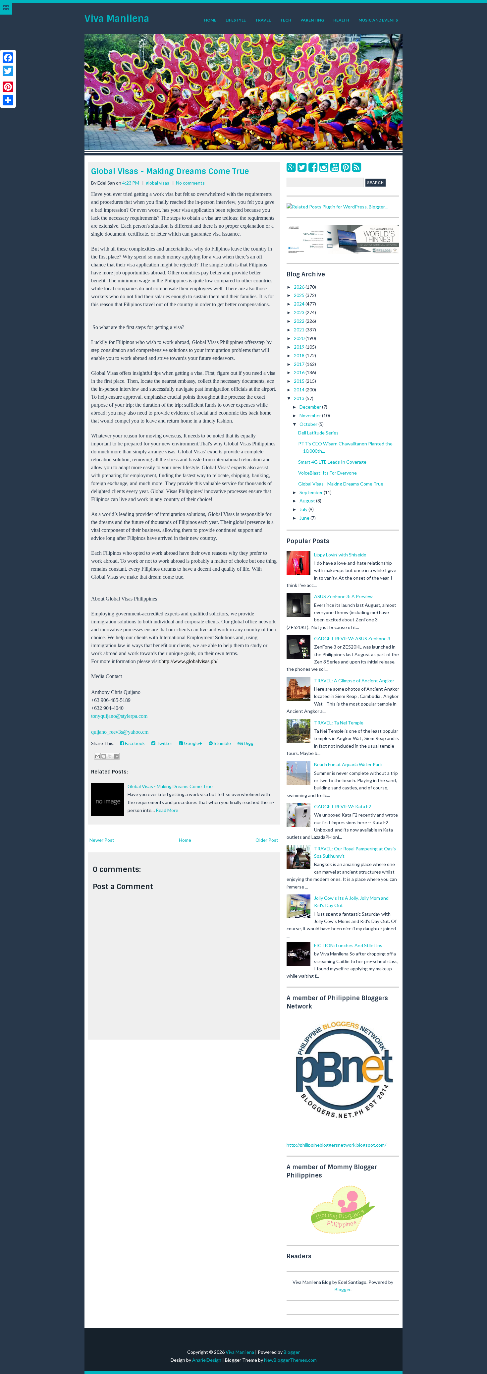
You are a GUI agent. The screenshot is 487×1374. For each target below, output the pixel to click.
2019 (299, 347)
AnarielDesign (206, 1360)
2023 (299, 312)
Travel (263, 20)
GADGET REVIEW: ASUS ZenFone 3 (352, 638)
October (308, 424)
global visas (157, 183)
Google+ (192, 743)
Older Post (266, 840)
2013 (299, 398)
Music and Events (378, 20)
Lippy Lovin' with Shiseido (340, 554)
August (307, 500)
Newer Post (101, 840)
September (311, 492)
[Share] (8, 100)
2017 (299, 364)
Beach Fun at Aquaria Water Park (348, 764)
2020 (299, 338)
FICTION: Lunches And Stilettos (348, 945)
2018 (299, 355)
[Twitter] (302, 166)
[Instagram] (323, 166)
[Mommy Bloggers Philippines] (343, 1234)
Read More (167, 810)
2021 (299, 329)
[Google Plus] (291, 166)
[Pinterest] (345, 166)
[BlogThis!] (103, 756)
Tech (285, 20)
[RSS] (356, 166)
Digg (248, 743)
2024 (299, 304)
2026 (299, 287)
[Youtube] (334, 166)
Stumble (222, 743)
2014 (299, 389)
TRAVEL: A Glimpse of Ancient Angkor (354, 680)
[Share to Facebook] (116, 756)
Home (210, 20)
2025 (299, 295)
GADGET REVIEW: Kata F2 (342, 806)
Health (341, 20)
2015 (299, 381)
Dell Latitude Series (318, 432)
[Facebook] (312, 166)
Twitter (163, 743)
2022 (299, 321)
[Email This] (97, 756)
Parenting (312, 20)
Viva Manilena (116, 19)
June (304, 518)
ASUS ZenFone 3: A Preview (343, 596)
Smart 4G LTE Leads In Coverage (332, 462)
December (310, 407)
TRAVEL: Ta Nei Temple (338, 722)
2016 (299, 372)
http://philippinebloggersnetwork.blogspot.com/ (336, 1145)
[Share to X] (110, 756)
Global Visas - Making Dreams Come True (170, 171)
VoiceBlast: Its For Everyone (327, 473)
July (303, 509)
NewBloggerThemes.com (290, 1360)
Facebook (134, 743)
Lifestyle (236, 20)
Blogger (343, 1289)
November (310, 415)
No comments (190, 183)
